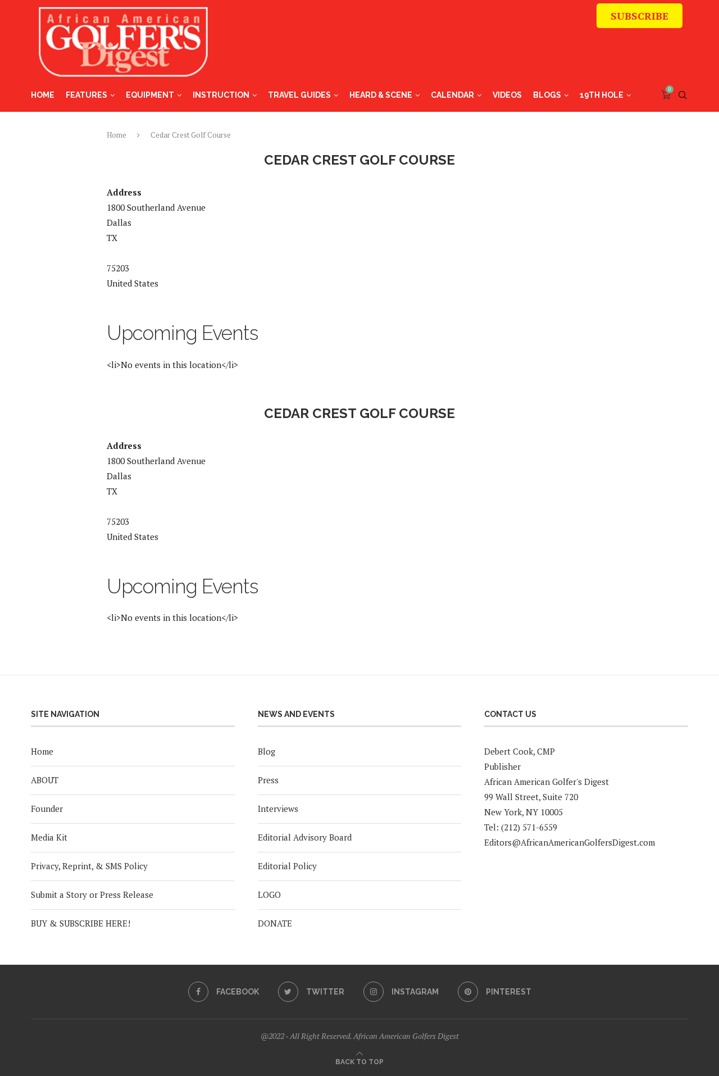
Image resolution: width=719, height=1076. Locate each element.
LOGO (269, 894)
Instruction (221, 94)
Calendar (452, 94)
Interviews (278, 808)
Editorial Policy (287, 865)
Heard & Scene (380, 94)
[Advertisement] (478, 47)
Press (268, 780)
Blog (266, 751)
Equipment (150, 94)
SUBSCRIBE (639, 15)
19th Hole (602, 94)
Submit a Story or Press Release (92, 894)
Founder (47, 808)
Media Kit (49, 837)
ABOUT (44, 780)
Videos (507, 94)
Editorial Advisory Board (305, 837)
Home (42, 94)
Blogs (547, 94)
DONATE (275, 923)
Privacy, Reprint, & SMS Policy (89, 865)
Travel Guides (299, 94)
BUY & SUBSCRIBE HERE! (80, 923)
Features (86, 94)
